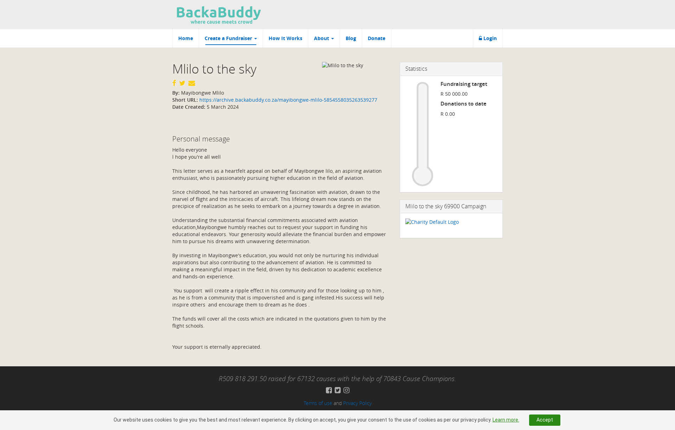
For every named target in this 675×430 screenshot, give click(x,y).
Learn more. (506, 420)
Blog (351, 38)
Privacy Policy (357, 403)
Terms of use (318, 403)
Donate (376, 38)
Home (185, 38)
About (322, 38)
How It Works (285, 38)
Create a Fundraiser (229, 38)
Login (489, 38)
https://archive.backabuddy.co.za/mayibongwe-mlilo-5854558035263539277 (287, 99)
